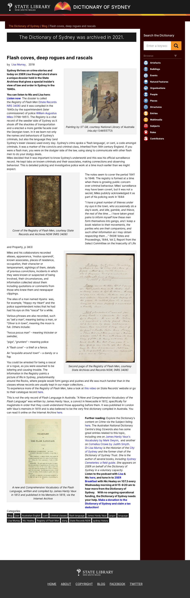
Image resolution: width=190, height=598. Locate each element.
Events (154, 75)
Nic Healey (28, 520)
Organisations (157, 88)
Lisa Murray (19, 64)
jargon (112, 515)
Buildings (155, 69)
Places (153, 100)
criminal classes (58, 515)
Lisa (120, 473)
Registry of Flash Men (48, 520)
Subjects (155, 126)
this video (90, 388)
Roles (153, 132)
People (154, 94)
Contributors (157, 138)
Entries (154, 113)
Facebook (117, 584)
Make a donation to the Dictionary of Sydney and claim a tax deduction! (108, 503)
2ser (17, 515)
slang (64, 520)
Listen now (14, 98)
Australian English (31, 515)
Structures (156, 107)
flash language (77, 515)
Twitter (136, 584)
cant (45, 515)
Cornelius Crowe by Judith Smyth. (109, 444)
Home (52, 584)
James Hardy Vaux (97, 515)
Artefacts (155, 62)
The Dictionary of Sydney (24, 26)
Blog (44, 26)
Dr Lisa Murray (94, 447)
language (123, 515)
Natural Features (159, 81)
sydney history (100, 520)
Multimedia (156, 119)
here (40, 392)
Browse (148, 55)
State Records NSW (80, 520)
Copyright (84, 584)
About (66, 584)
